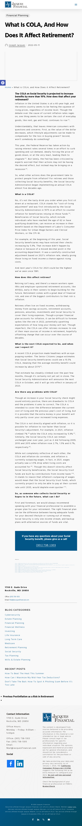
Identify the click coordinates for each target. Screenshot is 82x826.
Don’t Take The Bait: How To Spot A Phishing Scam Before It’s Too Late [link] (38, 683)
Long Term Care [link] (13, 639)
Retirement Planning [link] (16, 647)
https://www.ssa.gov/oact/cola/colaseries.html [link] (26, 569)
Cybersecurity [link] (12, 615)
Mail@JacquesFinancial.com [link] (19, 600)
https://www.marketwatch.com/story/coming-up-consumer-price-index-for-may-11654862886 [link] (36, 563)
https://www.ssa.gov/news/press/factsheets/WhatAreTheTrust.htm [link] (31, 571)
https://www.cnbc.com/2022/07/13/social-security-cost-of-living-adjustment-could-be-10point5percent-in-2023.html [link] (42, 567)
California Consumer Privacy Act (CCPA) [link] (57, 767)
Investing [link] (10, 631)
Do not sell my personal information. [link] (57, 776)
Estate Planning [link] (13, 619)
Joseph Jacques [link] (17, 45)
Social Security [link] (13, 651)
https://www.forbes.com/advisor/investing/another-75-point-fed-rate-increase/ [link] (34, 564)
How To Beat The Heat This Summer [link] (24, 673)
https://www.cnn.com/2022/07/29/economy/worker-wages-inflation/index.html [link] (33, 570)
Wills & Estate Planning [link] (17, 659)
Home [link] (8, 87)
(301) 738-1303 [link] (46, 545)
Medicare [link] (10, 643)
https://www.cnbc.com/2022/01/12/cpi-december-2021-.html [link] (29, 568)
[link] (3, 83)
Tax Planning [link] (11, 655)
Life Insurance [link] (12, 635)
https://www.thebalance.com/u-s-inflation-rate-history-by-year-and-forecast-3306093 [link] (35, 569)
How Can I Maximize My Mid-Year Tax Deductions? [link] (32, 677)
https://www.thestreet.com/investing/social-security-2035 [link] (29, 572)
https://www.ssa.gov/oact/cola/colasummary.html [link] (27, 566)
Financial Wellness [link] (15, 627)
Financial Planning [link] (18, 15)
